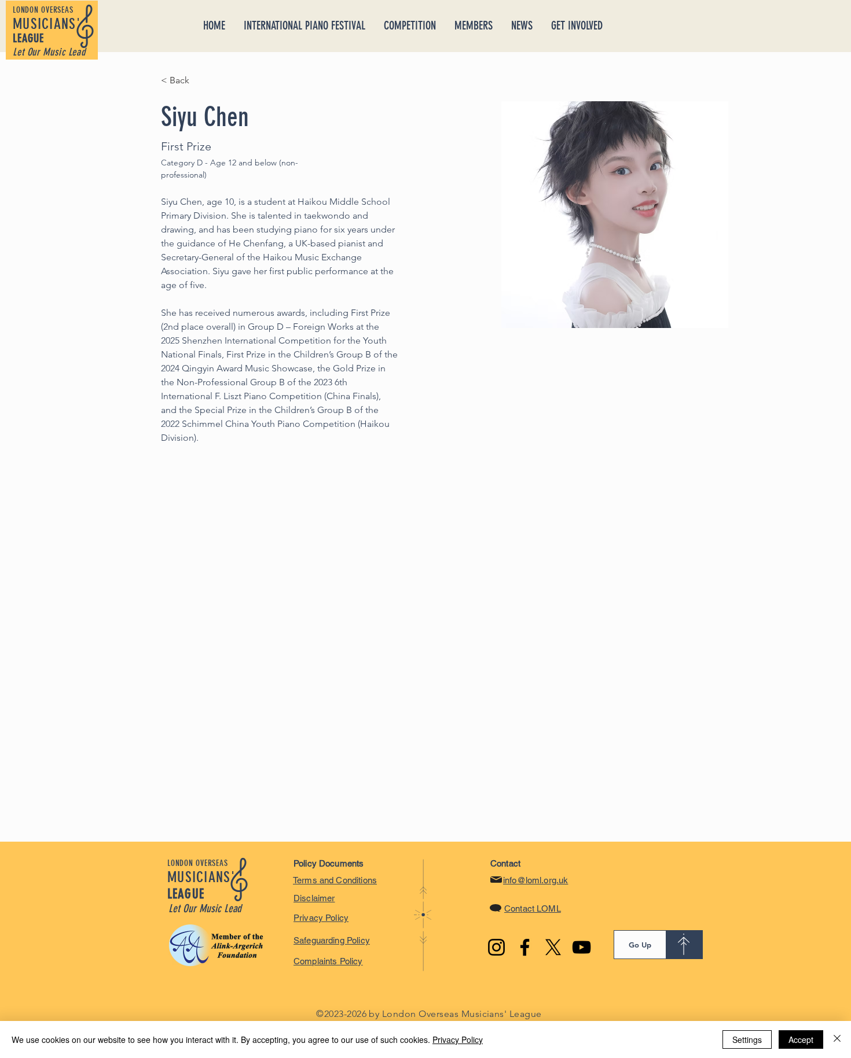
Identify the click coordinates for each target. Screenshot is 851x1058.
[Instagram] (496, 947)
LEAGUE (28, 38)
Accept (800, 1039)
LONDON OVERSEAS (43, 10)
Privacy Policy (457, 1039)
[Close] (837, 1039)
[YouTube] (581, 947)
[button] (473, 25)
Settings (747, 1039)
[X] (553, 947)
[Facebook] (524, 947)
